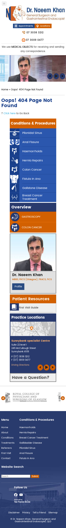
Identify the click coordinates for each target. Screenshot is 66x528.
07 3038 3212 (35, 32)
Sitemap (53, 512)
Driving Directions (20, 365)
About (4, 432)
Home (4, 90)
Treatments (7, 443)
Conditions (7, 438)
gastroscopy (31, 217)
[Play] (56, 77)
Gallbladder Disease (30, 443)
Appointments (26, 26)
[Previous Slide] (50, 77)
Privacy (26, 512)
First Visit (6, 453)
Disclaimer (14, 512)
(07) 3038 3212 (21, 356)
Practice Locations (28, 318)
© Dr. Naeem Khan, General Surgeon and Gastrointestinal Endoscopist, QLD (33, 520)
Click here (10, 113)
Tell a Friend (39, 512)
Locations (45, 26)
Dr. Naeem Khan (27, 275)
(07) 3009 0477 (21, 360)
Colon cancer (32, 227)
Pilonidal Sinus (27, 448)
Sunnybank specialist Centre (30, 341)
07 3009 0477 (35, 40)
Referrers (6, 448)
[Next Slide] (62, 77)
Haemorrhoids (27, 427)
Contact (5, 458)
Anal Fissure (26, 453)
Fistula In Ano (26, 458)
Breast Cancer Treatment (33, 438)
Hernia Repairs (27, 432)
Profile (18, 287)
